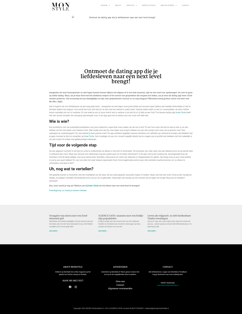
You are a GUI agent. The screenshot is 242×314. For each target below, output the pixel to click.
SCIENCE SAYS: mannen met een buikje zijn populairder (120, 217)
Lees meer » (53, 231)
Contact (185, 5)
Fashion (104, 5)
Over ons (120, 281)
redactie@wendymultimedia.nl (167, 285)
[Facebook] (70, 286)
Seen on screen (167, 5)
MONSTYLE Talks (148, 5)
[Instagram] (75, 286)
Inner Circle (181, 112)
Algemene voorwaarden (120, 288)
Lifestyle (130, 5)
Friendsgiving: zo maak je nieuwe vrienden (68, 190)
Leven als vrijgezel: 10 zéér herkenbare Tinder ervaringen (169, 217)
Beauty (118, 5)
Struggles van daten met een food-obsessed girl (68, 217)
